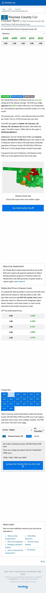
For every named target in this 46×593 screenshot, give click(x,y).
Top (43, 562)
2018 (4, 404)
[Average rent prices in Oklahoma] (5, 436)
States (10, 9)
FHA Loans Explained (15, 542)
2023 (37, 404)
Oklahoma (18, 9)
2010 (31, 394)
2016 (31, 399)
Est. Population (38, 430)
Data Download (31, 571)
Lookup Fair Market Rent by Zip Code (23, 464)
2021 (24, 404)
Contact (23, 574)
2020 (17, 404)
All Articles (31, 550)
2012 (4, 399)
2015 (24, 399)
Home (3, 9)
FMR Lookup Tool (20, 571)
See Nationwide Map (22, 208)
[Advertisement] (23, 71)
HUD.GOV (14, 579)
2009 (24, 394)
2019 (11, 404)
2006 (4, 394)
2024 (4, 408)
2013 (11, 399)
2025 (11, 408)
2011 (37, 394)
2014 (17, 399)
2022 (31, 404)
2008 (17, 394)
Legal (39, 571)
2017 (37, 399)
